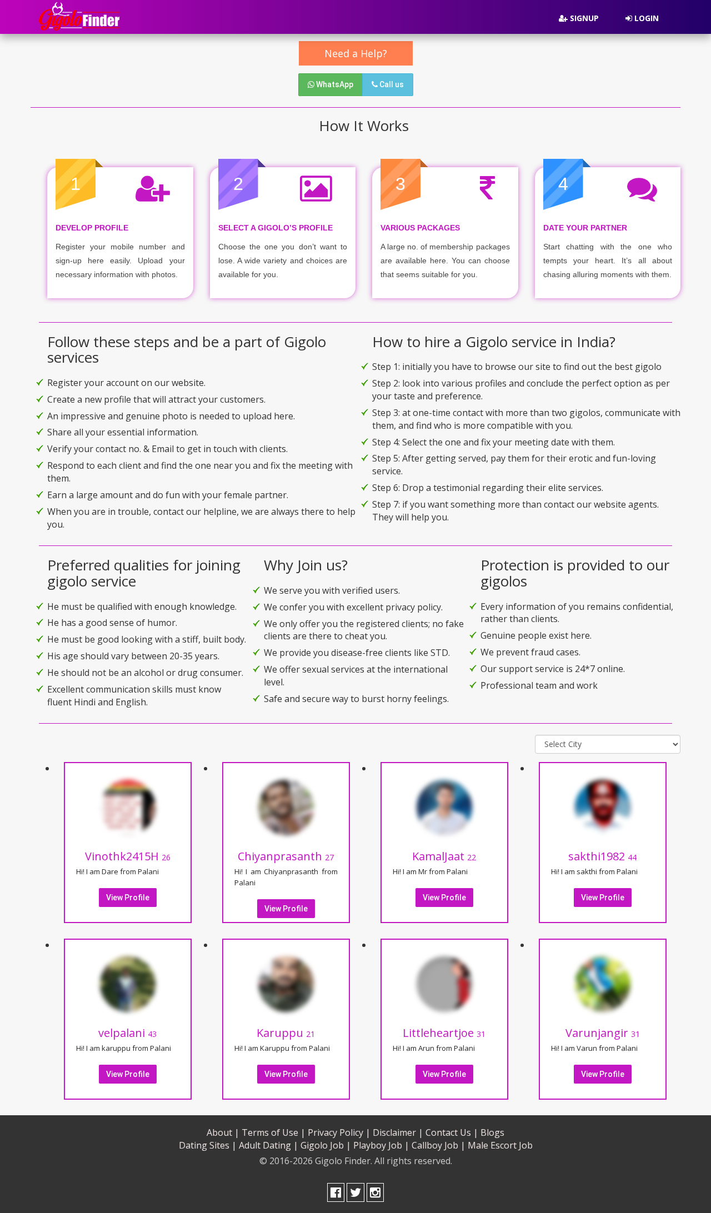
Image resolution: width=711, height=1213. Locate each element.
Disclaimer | (398, 1132)
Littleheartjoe (444, 1032)
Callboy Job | (438, 1145)
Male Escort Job (500, 1145)
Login (645, 18)
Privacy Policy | (339, 1132)
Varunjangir (602, 1032)
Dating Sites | (208, 1145)
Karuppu (286, 1032)
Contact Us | (451, 1132)
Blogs (492, 1132)
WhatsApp (333, 84)
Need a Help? (355, 53)
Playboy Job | (381, 1145)
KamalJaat (444, 856)
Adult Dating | (268, 1145)
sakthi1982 (602, 856)
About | (223, 1132)
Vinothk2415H (128, 856)
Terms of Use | (274, 1132)
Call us (391, 84)
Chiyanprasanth (286, 856)
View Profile (127, 897)
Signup (583, 18)
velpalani (127, 1032)
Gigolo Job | (326, 1145)
